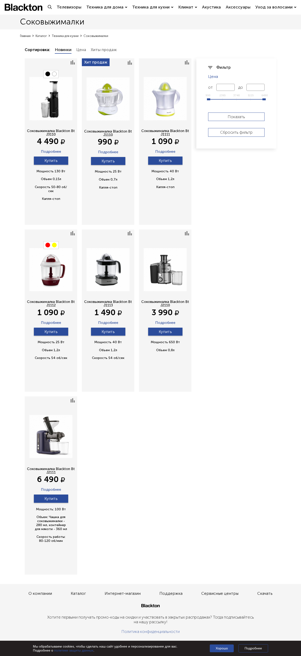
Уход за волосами (274, 7)
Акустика (211, 7)
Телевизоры (69, 7)
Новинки (63, 49)
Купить (51, 160)
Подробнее (51, 151)
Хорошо (222, 648)
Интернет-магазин (123, 593)
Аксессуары (238, 7)
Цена (81, 49)
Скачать (265, 593)
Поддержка (170, 593)
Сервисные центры (219, 593)
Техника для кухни (151, 7)
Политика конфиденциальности (150, 631)
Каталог (78, 593)
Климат (185, 7)
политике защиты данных (73, 650)
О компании (40, 593)
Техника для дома (104, 7)
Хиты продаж (104, 49)
